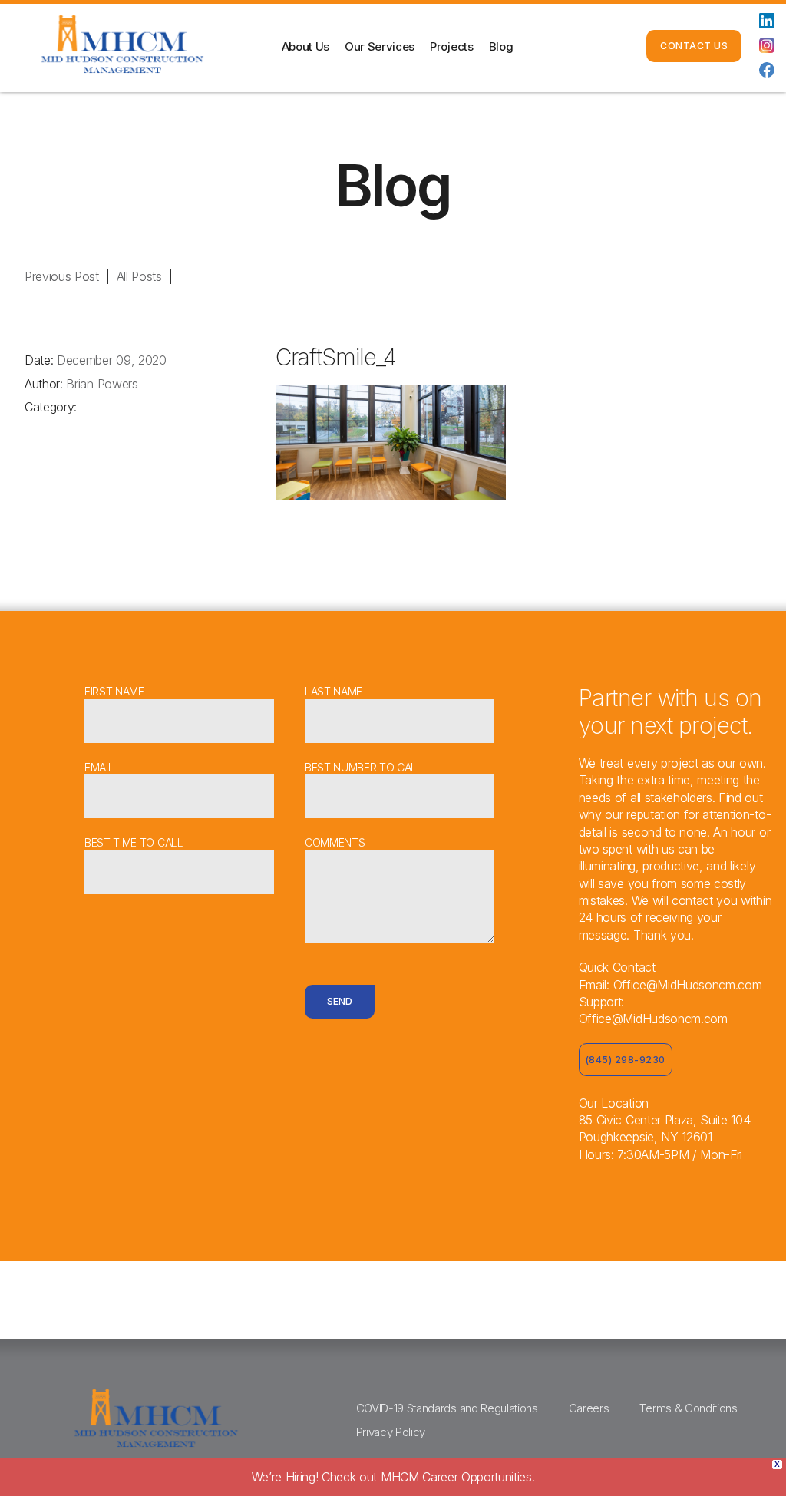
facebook (766, 70)
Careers (589, 1408)
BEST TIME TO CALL (133, 842)
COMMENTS (335, 842)
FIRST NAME (114, 691)
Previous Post (62, 276)
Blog (501, 46)
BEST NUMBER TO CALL (364, 767)
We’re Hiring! (393, 1476)
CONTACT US (694, 45)
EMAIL (99, 767)
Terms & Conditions (688, 1408)
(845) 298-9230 (582, 46)
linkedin (766, 20)
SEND (339, 1001)
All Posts (139, 276)
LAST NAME (333, 691)
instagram (766, 45)
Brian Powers (101, 383)
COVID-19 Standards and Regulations (447, 1408)
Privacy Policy (391, 1432)
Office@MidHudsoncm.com (687, 984)
